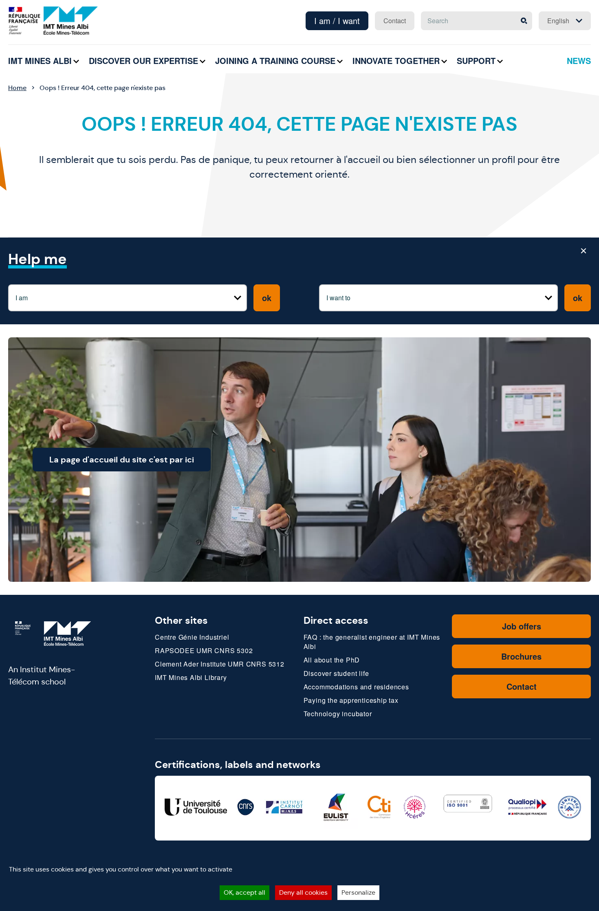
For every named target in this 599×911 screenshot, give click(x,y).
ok (266, 298)
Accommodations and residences (356, 686)
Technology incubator (338, 713)
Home (17, 88)
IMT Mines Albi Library (191, 677)
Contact (394, 20)
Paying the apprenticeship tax (351, 700)
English (558, 20)
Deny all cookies (303, 892)
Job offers (521, 626)
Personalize (358, 892)
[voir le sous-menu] (76, 61)
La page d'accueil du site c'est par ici (121, 459)
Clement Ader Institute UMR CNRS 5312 (219, 664)
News (579, 60)
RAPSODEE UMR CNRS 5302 (204, 650)
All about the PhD (332, 660)
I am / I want (337, 20)
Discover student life (336, 673)
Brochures (521, 656)
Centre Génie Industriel (192, 637)
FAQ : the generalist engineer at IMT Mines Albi (372, 641)
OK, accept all (244, 892)
